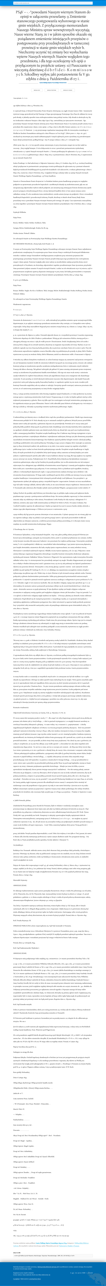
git (73, 1273)
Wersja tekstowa (51, 90)
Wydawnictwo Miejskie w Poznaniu (69, 1246)
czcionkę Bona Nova (35, 1279)
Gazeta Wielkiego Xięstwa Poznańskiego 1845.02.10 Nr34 (51, 1243)
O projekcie (16, 1279)
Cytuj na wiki (16, 1252)
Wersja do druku (67, 90)
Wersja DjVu (37, 90)
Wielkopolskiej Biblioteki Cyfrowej (47, 1267)
